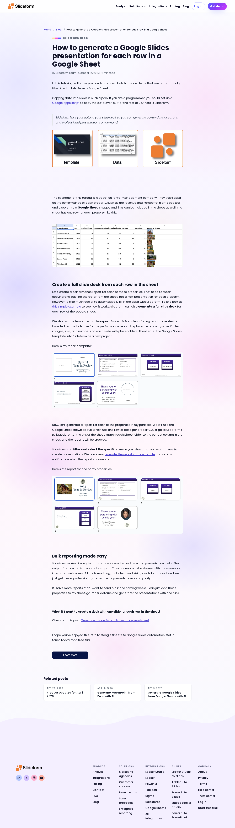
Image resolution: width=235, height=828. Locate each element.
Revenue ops (128, 792)
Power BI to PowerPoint (179, 815)
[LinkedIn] (19, 778)
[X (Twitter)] (26, 778)
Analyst (121, 6)
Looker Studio (154, 772)
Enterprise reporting (126, 811)
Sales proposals (126, 800)
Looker (150, 778)
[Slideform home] (21, 6)
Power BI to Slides (179, 794)
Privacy (203, 778)
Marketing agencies (126, 774)
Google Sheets (155, 808)
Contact (98, 790)
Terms (202, 784)
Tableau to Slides (179, 784)
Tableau (151, 790)
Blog (186, 6)
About (202, 772)
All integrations (154, 816)
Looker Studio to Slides (181, 774)
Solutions (136, 6)
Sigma (149, 796)
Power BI (151, 784)
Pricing (175, 6)
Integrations (158, 6)
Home (47, 29)
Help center (206, 790)
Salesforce (152, 802)
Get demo (217, 6)
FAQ (95, 796)
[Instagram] (34, 778)
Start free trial (208, 808)
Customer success (126, 784)
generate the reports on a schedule (129, 454)
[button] (117, 155)
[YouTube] (42, 778)
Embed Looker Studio (181, 805)
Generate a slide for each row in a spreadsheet (115, 620)
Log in (198, 6)
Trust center (206, 796)
